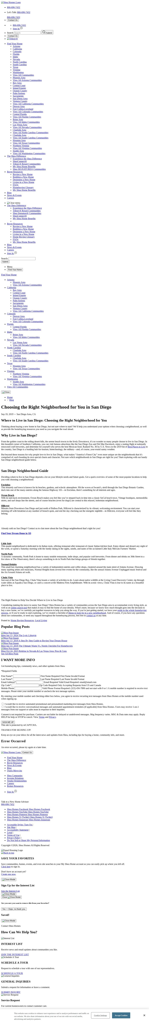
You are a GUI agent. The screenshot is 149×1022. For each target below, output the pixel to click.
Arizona (16, 46)
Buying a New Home (23, 174)
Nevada (16, 59)
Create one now (8, 874)
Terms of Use (13, 835)
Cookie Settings (100, 1015)
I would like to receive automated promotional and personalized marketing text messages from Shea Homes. (54, 704)
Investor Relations (15, 778)
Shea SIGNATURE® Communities (29, 169)
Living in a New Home (23, 182)
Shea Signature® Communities (27, 213)
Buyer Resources (15, 172)
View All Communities (23, 75)
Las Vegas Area (20, 124)
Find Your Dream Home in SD (16, 533)
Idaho (15, 56)
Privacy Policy (13, 838)
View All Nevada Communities (27, 127)
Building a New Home (23, 177)
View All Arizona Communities (27, 80)
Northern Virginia (21, 145)
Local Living (41, 620)
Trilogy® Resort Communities (27, 164)
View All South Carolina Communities (30, 138)
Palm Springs (19, 93)
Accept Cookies (121, 1015)
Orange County (20, 90)
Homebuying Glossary (23, 187)
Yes (4, 909)
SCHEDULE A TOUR (12, 973)
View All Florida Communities (27, 117)
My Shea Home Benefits (24, 166)
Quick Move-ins (14, 770)
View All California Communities (28, 104)
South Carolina (20, 64)
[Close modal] (8, 879)
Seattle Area (18, 151)
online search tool (19, 607)
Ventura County (20, 101)
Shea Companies (14, 775)
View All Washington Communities (29, 153)
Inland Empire (19, 88)
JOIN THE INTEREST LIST (15, 954)
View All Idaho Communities (26, 122)
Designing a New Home (24, 179)
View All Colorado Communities (28, 111)
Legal (9, 832)
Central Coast (19, 85)
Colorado (17, 51)
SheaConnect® (20, 161)
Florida (16, 54)
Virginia (16, 70)
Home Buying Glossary (24, 237)
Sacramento (18, 96)
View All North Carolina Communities (30, 132)
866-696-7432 (13, 7)
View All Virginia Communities (27, 148)
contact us (91, 615)
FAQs (15, 185)
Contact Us (13, 20)
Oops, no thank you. (17, 909)
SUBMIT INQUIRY (11, 992)
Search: (5, 258)
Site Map (11, 827)
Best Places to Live (136, 446)
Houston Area (19, 140)
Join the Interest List (10, 891)
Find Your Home (14, 43)
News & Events (14, 195)
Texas (15, 67)
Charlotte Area (19, 130)
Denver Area (19, 106)
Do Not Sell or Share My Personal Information (28, 840)
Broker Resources (15, 786)
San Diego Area (20, 98)
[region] (74, 1015)
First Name (43, 676)
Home (10, 397)
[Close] (6, 392)
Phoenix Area (19, 77)
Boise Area (18, 119)
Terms (42, 717)
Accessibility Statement (17, 830)
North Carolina (20, 62)
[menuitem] (80, 158)
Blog (9, 192)
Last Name (42, 679)
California (17, 49)
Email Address (48, 682)
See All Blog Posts (9, 653)
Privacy (52, 717)
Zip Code (51, 685)
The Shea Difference (16, 156)
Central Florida (20, 114)
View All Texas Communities (26, 143)
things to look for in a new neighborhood (87, 613)
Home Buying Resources (22, 620)
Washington (18, 72)
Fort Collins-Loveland (23, 109)
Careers (10, 198)
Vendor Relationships (17, 781)
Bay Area (17, 83)
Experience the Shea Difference (27, 158)
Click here (6, 866)
